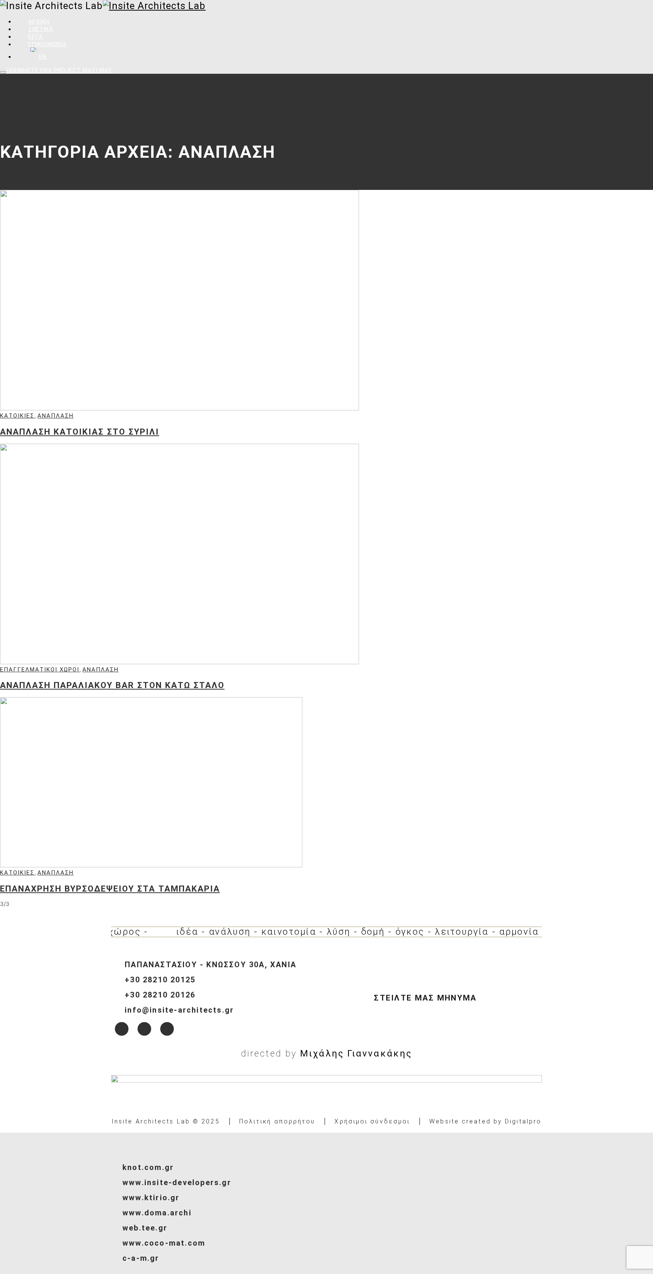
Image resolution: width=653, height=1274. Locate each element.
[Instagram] (144, 1029)
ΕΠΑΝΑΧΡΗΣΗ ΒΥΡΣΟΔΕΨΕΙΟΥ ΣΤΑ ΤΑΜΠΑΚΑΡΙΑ (110, 888)
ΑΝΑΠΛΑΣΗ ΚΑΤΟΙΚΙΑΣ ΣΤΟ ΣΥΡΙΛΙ (79, 432)
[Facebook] (121, 1029)
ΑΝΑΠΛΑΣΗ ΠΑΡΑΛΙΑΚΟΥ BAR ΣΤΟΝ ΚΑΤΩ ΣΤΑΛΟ (112, 685)
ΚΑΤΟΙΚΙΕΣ (17, 415)
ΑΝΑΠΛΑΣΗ (55, 415)
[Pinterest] (167, 1029)
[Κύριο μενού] (3, 72)
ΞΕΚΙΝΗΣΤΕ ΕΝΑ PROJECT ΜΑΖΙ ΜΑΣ (59, 70)
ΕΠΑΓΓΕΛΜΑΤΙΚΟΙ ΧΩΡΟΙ (39, 669)
